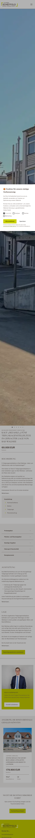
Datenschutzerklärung (9, 226)
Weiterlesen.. (5, 493)
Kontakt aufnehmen (12, 704)
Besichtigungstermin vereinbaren (13, 652)
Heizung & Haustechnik (11, 549)
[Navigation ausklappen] (31, 4)
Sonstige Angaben (10, 543)
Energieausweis (9, 555)
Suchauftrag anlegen (17, 811)
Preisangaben (8, 530)
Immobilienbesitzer (7, 834)
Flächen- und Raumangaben (12, 537)
